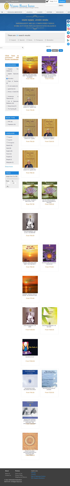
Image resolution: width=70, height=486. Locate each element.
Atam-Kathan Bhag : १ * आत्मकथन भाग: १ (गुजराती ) (30, 138)
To (12, 181)
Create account (14, 1)
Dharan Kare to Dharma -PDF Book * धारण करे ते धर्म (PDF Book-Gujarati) (49, 76)
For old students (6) (13, 86)
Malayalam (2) (9, 162)
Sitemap (33, 472)
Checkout (62, 1)
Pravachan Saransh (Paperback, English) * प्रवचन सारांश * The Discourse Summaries (29, 421)
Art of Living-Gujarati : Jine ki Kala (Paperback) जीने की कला (49, 201)
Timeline (33, 474)
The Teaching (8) (12, 109)
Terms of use (18, 473)
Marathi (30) (9, 145)
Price (49, 50)
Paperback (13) (11, 124)
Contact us (8, 475)
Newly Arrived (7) (12, 106)
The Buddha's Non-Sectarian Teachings (30, 389)
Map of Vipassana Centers (38, 476)
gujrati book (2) (11, 89)
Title (61, 50)
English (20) (9, 151)
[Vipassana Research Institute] (6, 8)
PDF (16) (10, 121)
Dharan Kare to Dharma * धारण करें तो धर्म (49, 263)
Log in (7, 1)
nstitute (31, 6)
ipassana (15, 6)
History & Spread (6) (13, 91)
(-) (10, 40)
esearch (24, 6)
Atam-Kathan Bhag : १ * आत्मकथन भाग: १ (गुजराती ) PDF (29, 106)
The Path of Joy (29, 357)
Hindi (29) (8, 148)
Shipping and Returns (21, 477)
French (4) (8, 154)
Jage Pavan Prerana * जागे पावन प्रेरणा (49, 326)
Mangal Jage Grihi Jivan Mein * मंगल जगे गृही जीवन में (29, 263)
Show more (9, 167)
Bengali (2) (9, 159)
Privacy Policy (19, 475)
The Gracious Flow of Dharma (49, 389)
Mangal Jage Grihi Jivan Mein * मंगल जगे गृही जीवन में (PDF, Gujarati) (30, 76)
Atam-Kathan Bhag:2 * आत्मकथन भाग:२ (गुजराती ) (49, 138)
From (7, 181)
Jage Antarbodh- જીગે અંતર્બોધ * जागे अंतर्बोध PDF (30, 232)
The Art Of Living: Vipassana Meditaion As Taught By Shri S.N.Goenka (29, 453)
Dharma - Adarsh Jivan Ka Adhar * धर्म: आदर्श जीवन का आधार (29, 295)
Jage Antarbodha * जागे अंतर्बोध (30, 326)
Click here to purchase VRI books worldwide (12, 57)
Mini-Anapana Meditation (38, 478)
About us (7, 473)
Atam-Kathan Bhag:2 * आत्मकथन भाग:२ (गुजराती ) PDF (29, 169)
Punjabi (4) (9, 156)
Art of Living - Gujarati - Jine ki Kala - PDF (30, 200)
